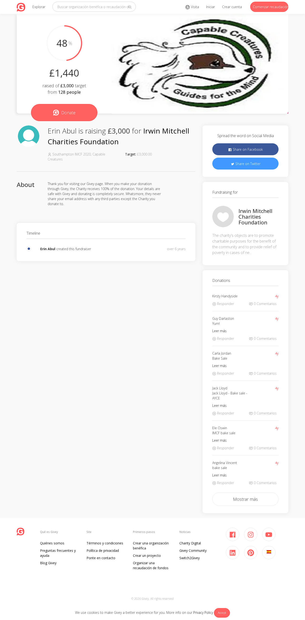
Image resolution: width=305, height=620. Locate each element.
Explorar (38, 7)
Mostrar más (245, 499)
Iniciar (210, 7)
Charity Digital (190, 543)
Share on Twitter (247, 163)
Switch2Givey (189, 558)
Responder (225, 303)
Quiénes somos (52, 543)
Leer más (219, 331)
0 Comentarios (265, 303)
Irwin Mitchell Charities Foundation (255, 216)
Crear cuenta (232, 7)
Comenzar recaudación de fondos (270, 7)
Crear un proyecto (147, 555)
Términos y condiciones (104, 543)
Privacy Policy (203, 612)
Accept (222, 613)
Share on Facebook (247, 149)
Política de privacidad (102, 550)
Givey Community (193, 550)
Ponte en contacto (100, 558)
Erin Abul (47, 249)
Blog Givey (48, 563)
